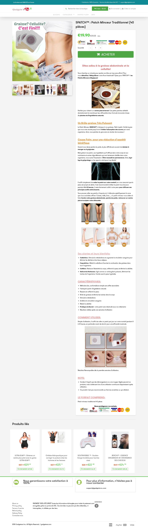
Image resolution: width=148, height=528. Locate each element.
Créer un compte (130, 9)
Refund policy (16, 511)
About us (15, 503)
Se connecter (115, 9)
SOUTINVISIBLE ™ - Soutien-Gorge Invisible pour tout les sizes (88, 457)
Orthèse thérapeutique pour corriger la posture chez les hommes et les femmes (56, 457)
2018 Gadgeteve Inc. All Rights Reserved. (25, 524)
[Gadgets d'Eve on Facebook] (96, 506)
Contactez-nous (17, 515)
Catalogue (68, 15)
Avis (93, 15)
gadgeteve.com (46, 524)
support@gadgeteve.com (127, 2)
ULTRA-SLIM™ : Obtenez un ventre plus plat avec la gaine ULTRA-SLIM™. (24, 457)
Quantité (81, 48)
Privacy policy (17, 506)
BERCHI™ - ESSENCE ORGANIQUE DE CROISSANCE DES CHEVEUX (120, 457)
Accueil (56, 15)
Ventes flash (83, 15)
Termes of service (18, 508)
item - (101, 9)
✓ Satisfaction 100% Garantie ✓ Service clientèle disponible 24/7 (99, 2)
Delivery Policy (17, 513)
